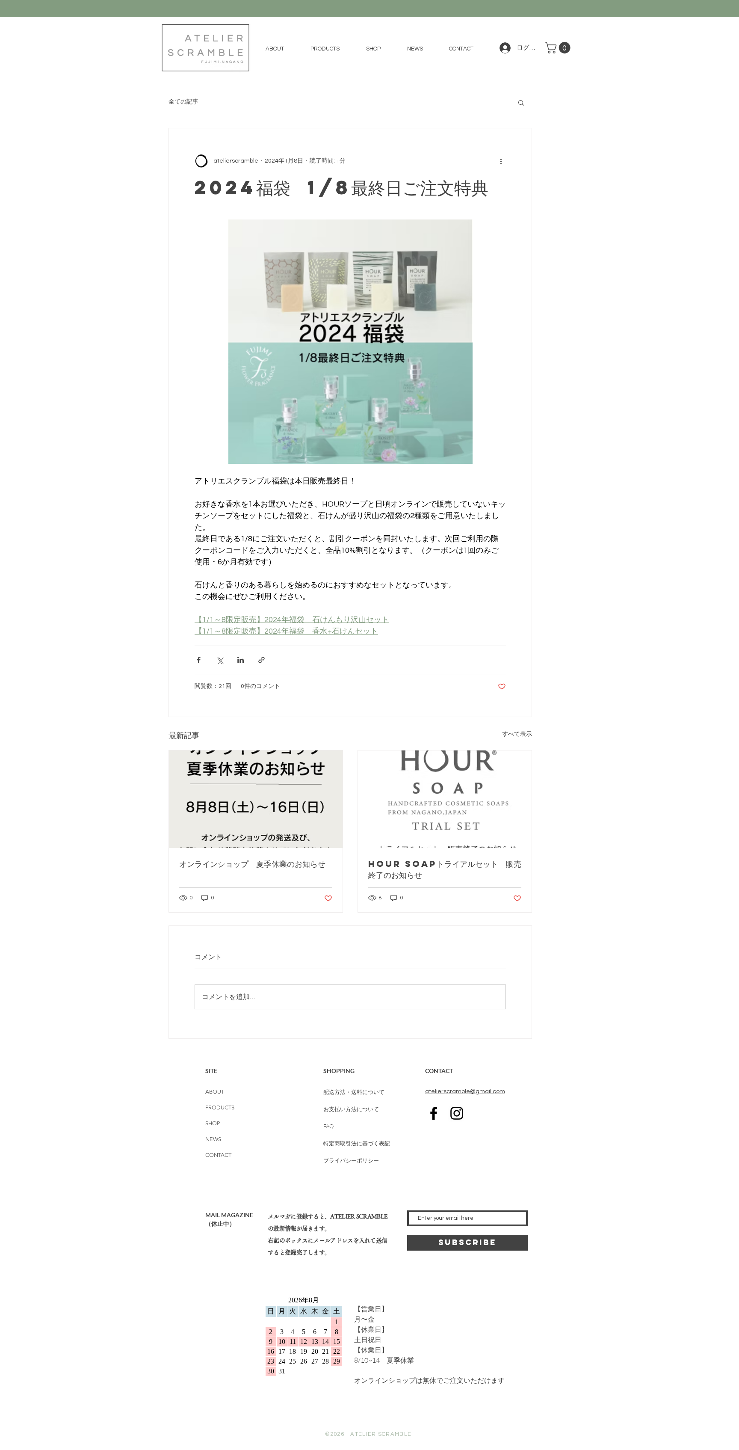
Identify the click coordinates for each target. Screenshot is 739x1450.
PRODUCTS (219, 1107)
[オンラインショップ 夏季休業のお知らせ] (256, 799)
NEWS (213, 1139)
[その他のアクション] (501, 161)
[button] (325, 48)
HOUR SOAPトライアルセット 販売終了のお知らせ (444, 869)
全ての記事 (183, 102)
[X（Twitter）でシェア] (220, 660)
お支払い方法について (351, 1109)
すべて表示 (517, 734)
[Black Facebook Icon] (433, 1113)
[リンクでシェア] (261, 660)
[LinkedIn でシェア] (240, 660)
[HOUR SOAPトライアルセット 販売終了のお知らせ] (445, 799)
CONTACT (218, 1155)
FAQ (328, 1126)
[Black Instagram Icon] (456, 1113)
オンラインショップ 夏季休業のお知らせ (252, 863)
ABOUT (214, 1091)
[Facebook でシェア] (199, 660)
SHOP (212, 1123)
